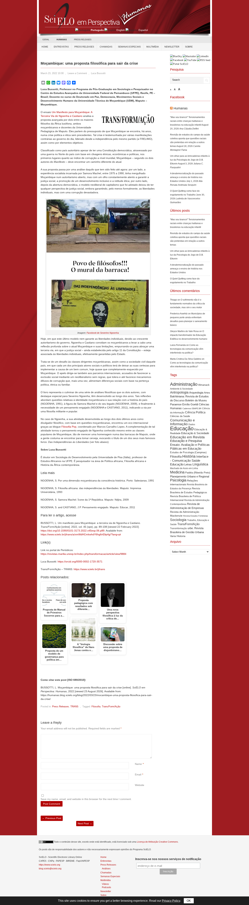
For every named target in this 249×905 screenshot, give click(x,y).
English (120, 30)
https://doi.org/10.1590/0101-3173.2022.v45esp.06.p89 (72, 530)
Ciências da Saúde (180, 416)
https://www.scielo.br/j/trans (89, 569)
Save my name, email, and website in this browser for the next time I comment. (86, 799)
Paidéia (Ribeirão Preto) (197, 472)
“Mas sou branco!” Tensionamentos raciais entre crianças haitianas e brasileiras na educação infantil (187, 121)
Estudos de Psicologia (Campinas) (188, 452)
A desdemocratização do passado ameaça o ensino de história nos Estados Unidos (187, 177)
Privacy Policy (171, 900)
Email (138, 774)
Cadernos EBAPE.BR (191, 408)
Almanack (203, 385)
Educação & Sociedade (195, 433)
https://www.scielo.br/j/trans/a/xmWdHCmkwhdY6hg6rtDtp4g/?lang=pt (81, 534)
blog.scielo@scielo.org (50, 868)
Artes (207, 392)
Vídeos (105, 884)
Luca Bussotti (98, 73)
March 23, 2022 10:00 (52, 73)
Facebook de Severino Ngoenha (103, 333)
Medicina (177, 472)
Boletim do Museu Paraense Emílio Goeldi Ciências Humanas (189, 404)
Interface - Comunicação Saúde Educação (189, 460)
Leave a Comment (77, 73)
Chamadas (106, 47)
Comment (135, 736)
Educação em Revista (187, 437)
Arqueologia (196, 392)
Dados (191, 424)
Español (143, 30)
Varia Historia (177, 536)
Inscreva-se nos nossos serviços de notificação (168, 859)
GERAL (45, 39)
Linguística (200, 464)
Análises (106, 868)
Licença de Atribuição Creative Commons (157, 842)
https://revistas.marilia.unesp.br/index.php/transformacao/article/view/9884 (83, 553)
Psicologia (178, 480)
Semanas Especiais (129, 47)
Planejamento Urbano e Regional (189, 476)
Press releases (84, 47)
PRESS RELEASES (82, 39)
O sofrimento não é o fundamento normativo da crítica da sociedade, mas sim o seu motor (187, 304)
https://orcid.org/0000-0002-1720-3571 (80, 561)
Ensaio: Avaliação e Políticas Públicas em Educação (190, 446)
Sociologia (178, 520)
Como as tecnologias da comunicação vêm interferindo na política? (186, 349)
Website (139, 785)
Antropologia (179, 392)
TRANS (74, 706)
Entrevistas (61, 47)
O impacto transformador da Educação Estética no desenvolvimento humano (188, 335)
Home (45, 47)
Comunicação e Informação (182, 422)
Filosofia (96, 706)
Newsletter (171, 47)
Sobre (189, 47)
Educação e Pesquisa (186, 441)
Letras (188, 464)
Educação (182, 428)
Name (138, 763)
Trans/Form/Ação (111, 706)
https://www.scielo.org (49, 864)
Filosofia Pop (68, 426)
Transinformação (178, 528)
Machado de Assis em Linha (184, 468)
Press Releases (60, 706)
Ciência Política (195, 412)
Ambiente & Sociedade (181, 389)
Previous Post (51, 818)
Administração (183, 384)
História (189, 456)
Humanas (181, 108)
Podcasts (106, 887)
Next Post (85, 823)
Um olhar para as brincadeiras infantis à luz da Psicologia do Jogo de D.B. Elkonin (190, 160)
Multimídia (152, 47)
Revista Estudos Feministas (195, 516)
